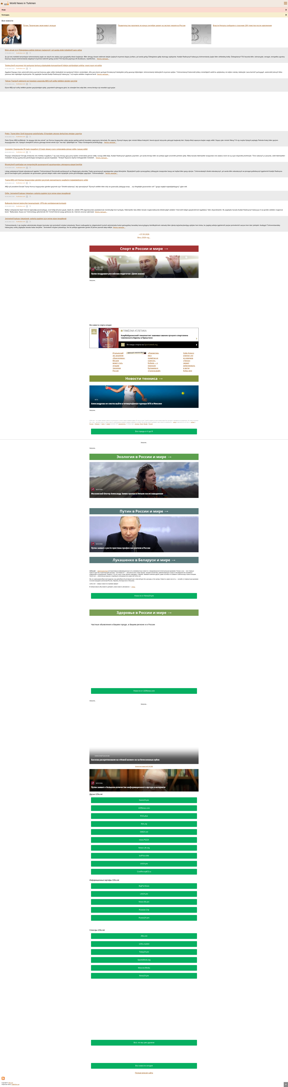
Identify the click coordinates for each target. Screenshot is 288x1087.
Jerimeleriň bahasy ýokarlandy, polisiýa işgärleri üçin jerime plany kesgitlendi (35, 219)
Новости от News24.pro (144, 596)
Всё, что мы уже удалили (144, 1043)
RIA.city (144, 824)
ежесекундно (122, 423)
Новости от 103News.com (144, 691)
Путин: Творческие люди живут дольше (39, 25)
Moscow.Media (144, 968)
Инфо (4, 10)
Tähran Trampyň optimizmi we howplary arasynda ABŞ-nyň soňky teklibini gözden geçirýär (41, 81)
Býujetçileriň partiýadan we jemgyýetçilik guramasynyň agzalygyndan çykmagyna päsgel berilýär (43, 164)
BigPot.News (144, 886)
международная (103, 571)
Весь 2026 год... (144, 238)
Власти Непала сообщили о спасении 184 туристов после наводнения (242, 25)
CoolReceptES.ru (144, 872)
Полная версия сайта (144, 1073)
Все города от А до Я (144, 431)
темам (108, 423)
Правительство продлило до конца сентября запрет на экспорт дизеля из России (151, 25)
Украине (97, 423)
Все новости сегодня (144, 1066)
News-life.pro (144, 902)
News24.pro (144, 976)
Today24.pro (144, 952)
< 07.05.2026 (144, 234)
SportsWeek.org (144, 960)
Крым (141, 423)
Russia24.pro (144, 918)
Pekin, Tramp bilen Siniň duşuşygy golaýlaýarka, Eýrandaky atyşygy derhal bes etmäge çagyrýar (43, 134)
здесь (174, 422)
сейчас (193, 422)
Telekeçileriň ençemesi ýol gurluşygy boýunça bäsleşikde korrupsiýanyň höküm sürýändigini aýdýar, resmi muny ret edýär (53, 65)
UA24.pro (144, 864)
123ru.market (144, 944)
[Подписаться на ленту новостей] (3, 1078)
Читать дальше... (103, 59)
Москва (145, 423)
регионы (137, 423)
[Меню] (285, 3)
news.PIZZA (144, 840)
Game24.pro (144, 800)
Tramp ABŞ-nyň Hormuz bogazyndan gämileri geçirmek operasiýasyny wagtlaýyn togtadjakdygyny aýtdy (46, 180)
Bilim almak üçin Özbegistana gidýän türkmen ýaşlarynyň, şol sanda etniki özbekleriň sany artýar (43, 50)
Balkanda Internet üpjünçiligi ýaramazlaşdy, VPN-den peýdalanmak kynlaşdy (35, 203)
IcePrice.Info (144, 856)
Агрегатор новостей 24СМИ (144, 766)
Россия (151, 423)
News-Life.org (144, 848)
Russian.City (144, 910)
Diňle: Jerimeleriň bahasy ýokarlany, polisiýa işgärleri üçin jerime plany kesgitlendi (38, 193)
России (91, 423)
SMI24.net (144, 832)
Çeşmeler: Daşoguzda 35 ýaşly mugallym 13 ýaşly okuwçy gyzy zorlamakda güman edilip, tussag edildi (46, 149)
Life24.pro (144, 894)
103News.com (144, 808)
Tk (30, 53)
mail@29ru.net (15, 1084)
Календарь (5, 15)
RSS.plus (144, 816)
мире (103, 423)
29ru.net (144, 936)
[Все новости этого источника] (27, 53)
